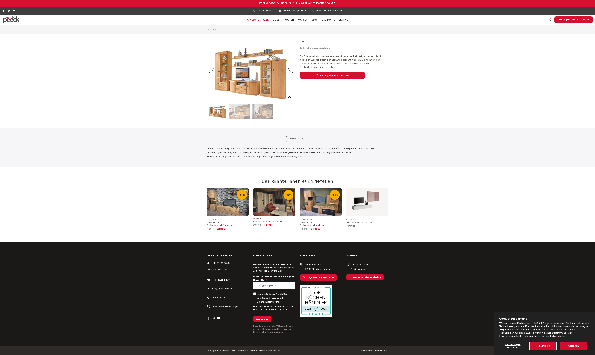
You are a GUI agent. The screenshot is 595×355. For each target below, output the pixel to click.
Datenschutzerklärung (553, 336)
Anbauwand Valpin (312, 225)
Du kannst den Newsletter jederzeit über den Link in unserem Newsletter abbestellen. (273, 307)
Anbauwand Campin (220, 225)
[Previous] (212, 71)
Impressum (366, 350)
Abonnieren (262, 319)
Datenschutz (381, 350)
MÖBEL (277, 20)
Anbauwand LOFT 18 (359, 222)
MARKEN (302, 20)
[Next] (290, 71)
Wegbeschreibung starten (320, 277)
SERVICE (343, 20)
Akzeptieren (543, 345)
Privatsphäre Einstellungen (225, 306)
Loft (349, 219)
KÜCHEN (289, 20)
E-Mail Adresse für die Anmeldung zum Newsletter (274, 278)
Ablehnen (573, 345)
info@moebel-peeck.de (294, 10)
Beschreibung (297, 138)
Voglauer (306, 219)
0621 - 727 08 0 (265, 10)
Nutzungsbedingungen (265, 332)
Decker (211, 219)
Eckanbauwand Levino (267, 221)
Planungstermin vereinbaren (334, 75)
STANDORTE (328, 20)
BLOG (314, 20)
